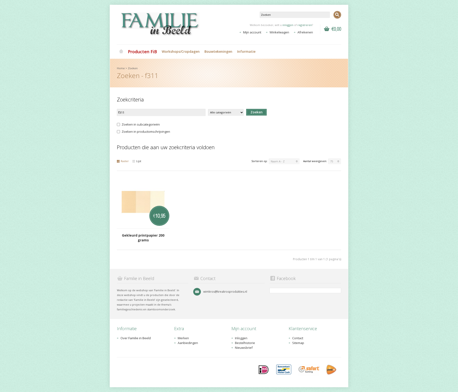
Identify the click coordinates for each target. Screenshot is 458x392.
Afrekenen (305, 32)
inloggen (287, 25)
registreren (304, 25)
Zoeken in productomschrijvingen (146, 131)
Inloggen (241, 338)
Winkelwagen (279, 32)
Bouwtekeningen (218, 51)
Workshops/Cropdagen (181, 51)
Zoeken (133, 68)
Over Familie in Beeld (135, 338)
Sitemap (298, 343)
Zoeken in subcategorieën (141, 124)
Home (121, 51)
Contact (297, 338)
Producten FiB (142, 51)
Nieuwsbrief (244, 347)
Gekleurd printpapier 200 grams (143, 237)
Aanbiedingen (188, 343)
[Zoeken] (337, 15)
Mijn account (252, 32)
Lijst (138, 161)
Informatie (246, 51)
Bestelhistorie (245, 343)
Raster (125, 161)
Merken (183, 338)
